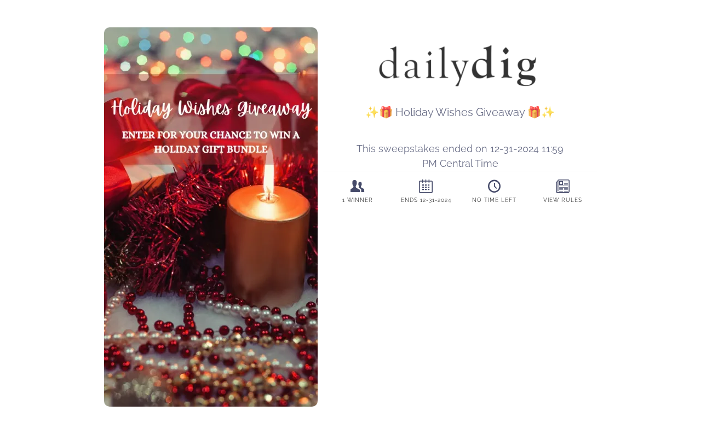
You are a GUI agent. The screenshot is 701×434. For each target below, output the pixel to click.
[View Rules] (562, 190)
